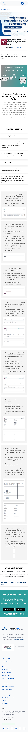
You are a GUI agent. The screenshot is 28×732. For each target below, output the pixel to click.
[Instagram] (16, 728)
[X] (20, 728)
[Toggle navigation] (25, 3)
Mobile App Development (8, 697)
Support (10, 609)
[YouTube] (8, 728)
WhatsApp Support (9, 723)
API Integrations (5, 666)
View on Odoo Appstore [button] (19, 47)
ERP (3, 692)
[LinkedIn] (4, 728)
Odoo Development (6, 658)
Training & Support (6, 672)
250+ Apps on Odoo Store (8, 678)
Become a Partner (6, 675)
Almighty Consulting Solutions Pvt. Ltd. (13, 583)
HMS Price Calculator (7, 689)
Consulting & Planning (7, 661)
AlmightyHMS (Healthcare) (8, 686)
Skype (21, 609)
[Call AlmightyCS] (22, 3)
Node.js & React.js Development (9, 695)
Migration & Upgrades (7, 669)
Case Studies (5, 703)
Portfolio (4, 700)
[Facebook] (24, 728)
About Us (16, 639)
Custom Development (7, 664)
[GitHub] (12, 728)
